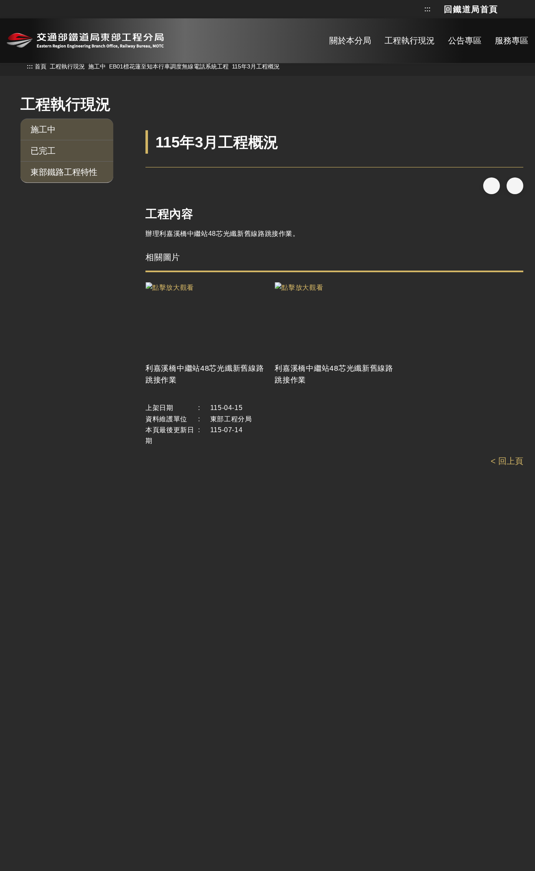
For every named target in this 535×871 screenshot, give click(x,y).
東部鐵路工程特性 (64, 172)
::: (427, 9)
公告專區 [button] (465, 40)
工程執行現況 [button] (410, 40)
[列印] (515, 185)
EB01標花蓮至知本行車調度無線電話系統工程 (169, 66)
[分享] (491, 185)
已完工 (43, 150)
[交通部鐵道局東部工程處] (85, 39)
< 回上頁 (507, 461)
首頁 (40, 66)
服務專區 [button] (511, 40)
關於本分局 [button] (350, 40)
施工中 (97, 66)
